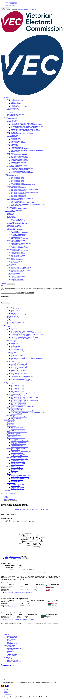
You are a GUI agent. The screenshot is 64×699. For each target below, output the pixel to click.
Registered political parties (14, 249)
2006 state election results (17, 183)
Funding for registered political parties (21, 267)
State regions (10, 214)
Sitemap (6, 692)
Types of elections (12, 144)
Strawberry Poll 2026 (16, 205)
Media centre (10, 646)
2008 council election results (18, 196)
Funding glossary (15, 273)
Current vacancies (12, 654)
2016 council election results (18, 193)
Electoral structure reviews (18, 220)
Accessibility (7, 694)
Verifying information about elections (20, 171)
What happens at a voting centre (19, 142)
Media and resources (9, 645)
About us (6, 634)
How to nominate (15, 241)
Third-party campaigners (17, 280)
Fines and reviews (12, 132)
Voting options (14, 120)
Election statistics (11, 207)
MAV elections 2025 (16, 201)
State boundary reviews (13, 225)
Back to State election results (8, 493)
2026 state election (12, 118)
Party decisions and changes (18, 255)
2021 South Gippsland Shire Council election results (24, 189)
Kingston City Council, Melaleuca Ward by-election (24, 129)
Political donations (12, 258)
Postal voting (14, 105)
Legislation (10, 640)
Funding (9, 265)
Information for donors (17, 259)
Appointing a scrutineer (17, 237)
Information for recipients (17, 261)
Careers (6, 652)
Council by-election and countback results (22, 198)
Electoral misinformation (13, 166)
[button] (5, 8)
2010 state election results (17, 181)
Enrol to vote (10, 99)
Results (6, 174)
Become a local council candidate (16, 240)
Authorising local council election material (22, 243)
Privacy (6, 689)
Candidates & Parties (9, 228)
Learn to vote (10, 153)
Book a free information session (19, 159)
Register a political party (17, 252)
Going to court (14, 135)
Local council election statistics (19, 208)
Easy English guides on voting (19, 154)
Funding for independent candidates (20, 270)
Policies (9, 642)
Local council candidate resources (19, 247)
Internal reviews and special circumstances (22, 133)
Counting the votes (16, 139)
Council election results (13, 186)
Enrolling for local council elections (20, 106)
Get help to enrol (15, 102)
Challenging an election (17, 141)
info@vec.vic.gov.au (12, 660)
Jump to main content (9, 5)
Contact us (7, 657)
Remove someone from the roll (15, 114)
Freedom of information (13, 643)
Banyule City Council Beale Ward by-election (23, 123)
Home (5, 496)
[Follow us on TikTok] (5, 679)
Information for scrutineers (18, 246)
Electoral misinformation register (19, 169)
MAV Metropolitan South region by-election (22, 202)
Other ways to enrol (16, 103)
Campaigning (14, 231)
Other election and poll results (15, 199)
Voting (6, 117)
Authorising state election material (19, 232)
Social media (10, 651)
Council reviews (11, 217)
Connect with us (7, 665)
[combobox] (8, 293)
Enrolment (7, 97)
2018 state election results (17, 178)
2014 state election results (17, 180)
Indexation (13, 264)
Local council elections (17, 147)
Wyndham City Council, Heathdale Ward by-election (24, 127)
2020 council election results (18, 190)
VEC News (10, 649)
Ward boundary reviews (17, 219)
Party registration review (17, 256)
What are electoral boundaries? (15, 222)
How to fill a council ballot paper (19, 157)
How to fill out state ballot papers (19, 156)
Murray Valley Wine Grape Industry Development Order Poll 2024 (28, 204)
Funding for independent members (20, 268)
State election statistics (16, 210)
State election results (12, 175)
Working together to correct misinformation (22, 172)
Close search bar (30, 292)
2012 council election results (18, 195)
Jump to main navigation (10, 2)
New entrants (14, 262)
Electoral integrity (12, 637)
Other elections (15, 151)
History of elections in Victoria (19, 165)
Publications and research (14, 648)
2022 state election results (17, 177)
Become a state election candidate (16, 229)
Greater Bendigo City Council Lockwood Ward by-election (26, 124)
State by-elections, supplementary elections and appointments (27, 150)
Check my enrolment (12, 108)
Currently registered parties (18, 253)
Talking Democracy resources (18, 162)
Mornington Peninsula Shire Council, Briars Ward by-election (27, 126)
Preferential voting (15, 138)
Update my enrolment (13, 109)
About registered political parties (19, 250)
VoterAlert (10, 112)
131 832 (9, 658)
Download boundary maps (14, 226)
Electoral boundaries (9, 211)
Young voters (14, 163)
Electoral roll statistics (13, 115)
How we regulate (11, 639)
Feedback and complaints (14, 661)
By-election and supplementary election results (23, 184)
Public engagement (12, 636)
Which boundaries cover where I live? (17, 223)
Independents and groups (17, 279)
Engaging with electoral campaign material (22, 168)
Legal (5, 691)
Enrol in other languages (17, 100)
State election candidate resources (19, 238)
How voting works (12, 136)
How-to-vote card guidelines (18, 234)
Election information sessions (18, 235)
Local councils (11, 216)
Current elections (11, 121)
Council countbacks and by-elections (20, 148)
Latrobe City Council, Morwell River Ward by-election (25, 130)
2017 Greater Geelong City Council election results (24, 192)
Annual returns (11, 274)
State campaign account (17, 271)
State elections (14, 145)
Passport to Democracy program (19, 160)
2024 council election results (18, 187)
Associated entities (15, 277)
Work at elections (11, 655)
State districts (10, 213)
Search (2, 285)
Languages (4, 283)
